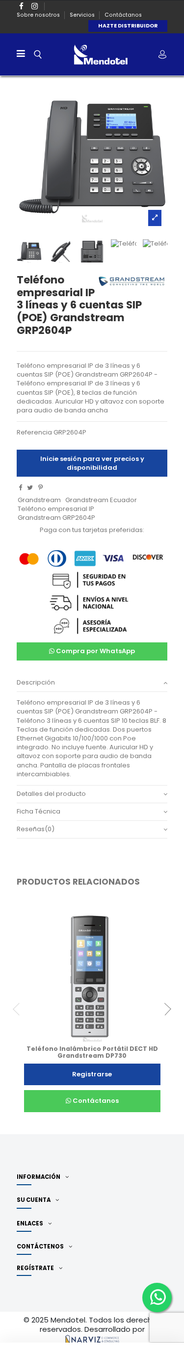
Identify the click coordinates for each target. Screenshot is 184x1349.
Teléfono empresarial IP (56, 508)
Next (165, 1009)
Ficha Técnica (38, 811)
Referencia (34, 432)
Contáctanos (123, 15)
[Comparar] (85, 1042)
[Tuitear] (30, 487)
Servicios (83, 15)
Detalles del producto (51, 793)
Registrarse (92, 1074)
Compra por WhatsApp (94, 651)
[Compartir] (20, 487)
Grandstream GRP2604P (56, 517)
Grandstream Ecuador (101, 500)
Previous (19, 1009)
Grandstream (39, 500)
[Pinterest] (40, 487)
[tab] (92, 683)
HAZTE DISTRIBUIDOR (128, 25)
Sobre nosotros (39, 15)
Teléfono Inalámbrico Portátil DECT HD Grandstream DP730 (92, 1052)
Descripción (36, 682)
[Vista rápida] (98, 1042)
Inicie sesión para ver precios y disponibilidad (92, 463)
